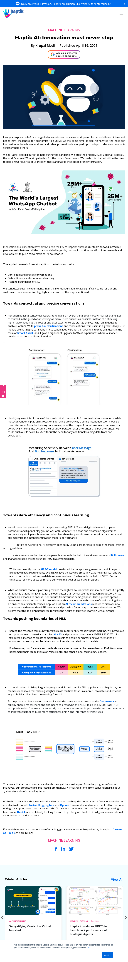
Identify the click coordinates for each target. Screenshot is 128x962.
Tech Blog (95, 921)
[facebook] (3, 387)
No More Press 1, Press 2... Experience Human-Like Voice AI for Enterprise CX (66, 4)
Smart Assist (25, 333)
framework (107, 701)
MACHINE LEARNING (64, 30)
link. (88, 947)
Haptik (21, 812)
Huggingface (46, 805)
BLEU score (118, 555)
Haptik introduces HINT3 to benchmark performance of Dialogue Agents (88, 930)
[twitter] (3, 396)
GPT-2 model (49, 569)
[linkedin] (3, 391)
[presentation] (2, 917)
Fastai (33, 805)
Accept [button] (107, 954)
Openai (64, 805)
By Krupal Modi (43, 45)
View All (117, 879)
